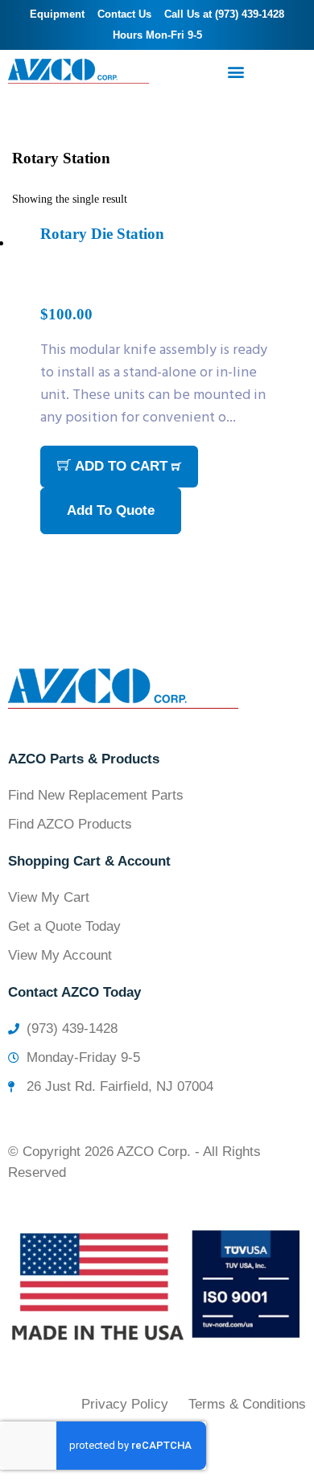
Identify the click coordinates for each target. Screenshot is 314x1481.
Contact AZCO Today (74, 992)
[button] (235, 71)
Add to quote (111, 510)
